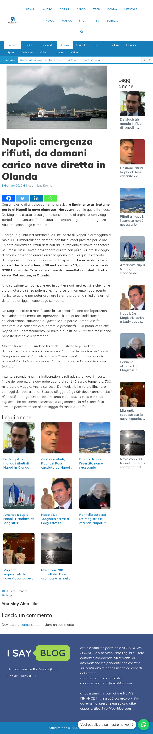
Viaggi (50, 20)
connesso (28, 624)
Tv (97, 20)
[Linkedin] (36, 198)
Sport (83, 20)
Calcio (81, 9)
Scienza (112, 20)
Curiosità (81, 44)
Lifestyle (130, 9)
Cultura (115, 44)
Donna (112, 9)
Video (74, 52)
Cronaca (12, 44)
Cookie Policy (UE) (21, 676)
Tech (96, 9)
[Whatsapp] (50, 198)
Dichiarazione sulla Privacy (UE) (32, 669)
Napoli (10, 595)
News (30, 9)
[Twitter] (22, 198)
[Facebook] (8, 198)
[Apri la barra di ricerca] (82, 31)
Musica (67, 20)
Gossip (64, 9)
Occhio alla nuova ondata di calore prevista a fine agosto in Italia (60, 60)
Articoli (65, 44)
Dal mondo (47, 44)
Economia (131, 44)
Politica (29, 44)
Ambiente (27, 52)
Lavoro (47, 9)
